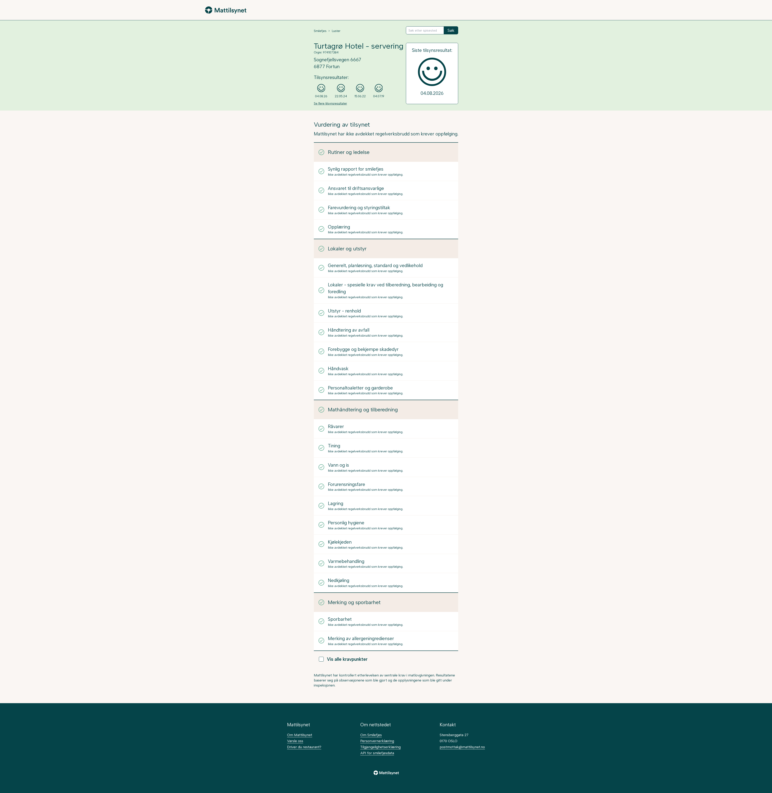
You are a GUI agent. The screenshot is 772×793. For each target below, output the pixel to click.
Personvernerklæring (377, 741)
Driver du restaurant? (304, 747)
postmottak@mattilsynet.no (462, 747)
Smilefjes (320, 31)
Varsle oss (295, 741)
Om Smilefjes (371, 735)
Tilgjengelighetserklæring (380, 747)
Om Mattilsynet (299, 735)
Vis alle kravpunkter (347, 659)
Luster (336, 31)
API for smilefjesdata (377, 753)
